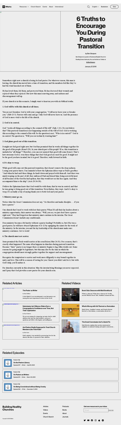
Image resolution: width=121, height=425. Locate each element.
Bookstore (104, 7)
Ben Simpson (91, 54)
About (51, 7)
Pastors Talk (16, 360)
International (59, 7)
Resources (23, 7)
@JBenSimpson (90, 62)
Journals (65, 417)
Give (114, 7)
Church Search (36, 7)
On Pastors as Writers (21, 375)
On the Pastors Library (21, 363)
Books (64, 410)
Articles (45, 406)
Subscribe (111, 410)
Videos (45, 410)
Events (45, 7)
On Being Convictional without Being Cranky (29, 387)
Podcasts (65, 406)
